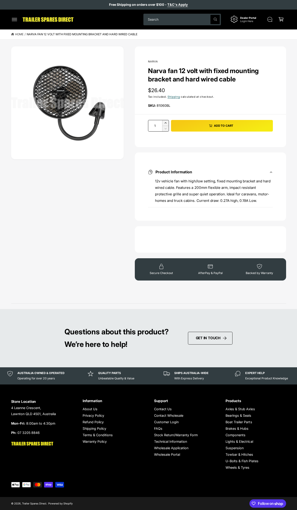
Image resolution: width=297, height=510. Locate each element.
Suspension (235, 448)
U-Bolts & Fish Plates (242, 461)
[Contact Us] (269, 19)
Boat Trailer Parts (239, 422)
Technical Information (170, 441)
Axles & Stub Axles (240, 409)
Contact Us (163, 409)
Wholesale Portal (167, 454)
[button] (14, 19)
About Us (90, 409)
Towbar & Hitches (239, 454)
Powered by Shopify (60, 503)
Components (235, 435)
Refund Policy (93, 422)
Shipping (174, 96)
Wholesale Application (171, 448)
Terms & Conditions (98, 435)
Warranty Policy (95, 441)
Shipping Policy (94, 428)
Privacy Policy (93, 415)
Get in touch (208, 338)
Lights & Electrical (239, 441)
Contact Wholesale (168, 415)
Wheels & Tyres (237, 467)
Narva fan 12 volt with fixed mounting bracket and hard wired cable (82, 34)
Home (19, 34)
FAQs (158, 428)
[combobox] (182, 19)
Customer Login (166, 422)
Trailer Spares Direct (34, 503)
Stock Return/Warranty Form (176, 435)
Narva (153, 61)
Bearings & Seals (238, 415)
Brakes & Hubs (237, 428)
